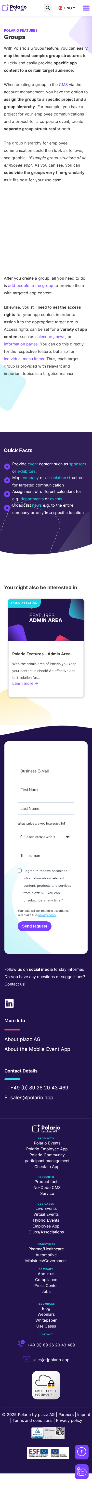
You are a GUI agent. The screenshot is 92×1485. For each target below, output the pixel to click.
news (60, 336)
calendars (44, 336)
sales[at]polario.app (50, 1359)
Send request (34, 926)
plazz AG (30, 1039)
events (56, 498)
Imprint (83, 1414)
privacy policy (47, 915)
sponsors (77, 463)
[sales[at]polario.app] (26, 1359)
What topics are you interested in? (41, 823)
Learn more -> (25, 683)
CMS (63, 84)
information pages (21, 344)
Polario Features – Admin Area (41, 653)
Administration (24, 603)
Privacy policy (69, 1420)
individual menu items (24, 358)
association (55, 477)
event (33, 463)
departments (32, 498)
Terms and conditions (32, 1420)
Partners (66, 1414)
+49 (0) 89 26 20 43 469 (39, 1088)
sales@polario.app (31, 1097)
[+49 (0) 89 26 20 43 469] (21, 1344)
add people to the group (30, 285)
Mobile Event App (49, 1049)
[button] (48, 8)
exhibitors (26, 471)
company (30, 477)
